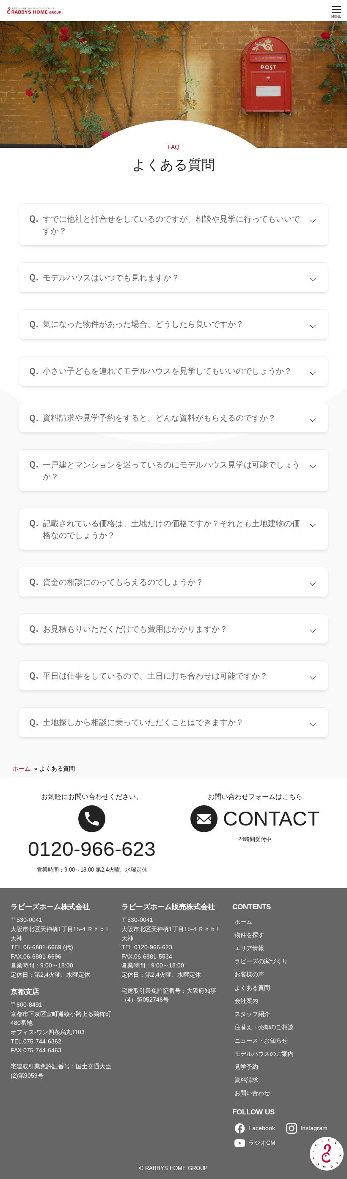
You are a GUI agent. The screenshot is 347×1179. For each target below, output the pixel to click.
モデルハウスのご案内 (264, 1053)
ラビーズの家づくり (261, 961)
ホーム (21, 768)
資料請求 (246, 1079)
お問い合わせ (252, 1092)
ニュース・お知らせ (261, 1040)
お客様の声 (249, 974)
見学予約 (246, 1066)
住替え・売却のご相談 (264, 1027)
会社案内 (246, 1000)
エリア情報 (249, 948)
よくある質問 (252, 987)
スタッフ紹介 (252, 1014)
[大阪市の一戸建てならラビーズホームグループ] (34, 10)
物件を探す (249, 935)
